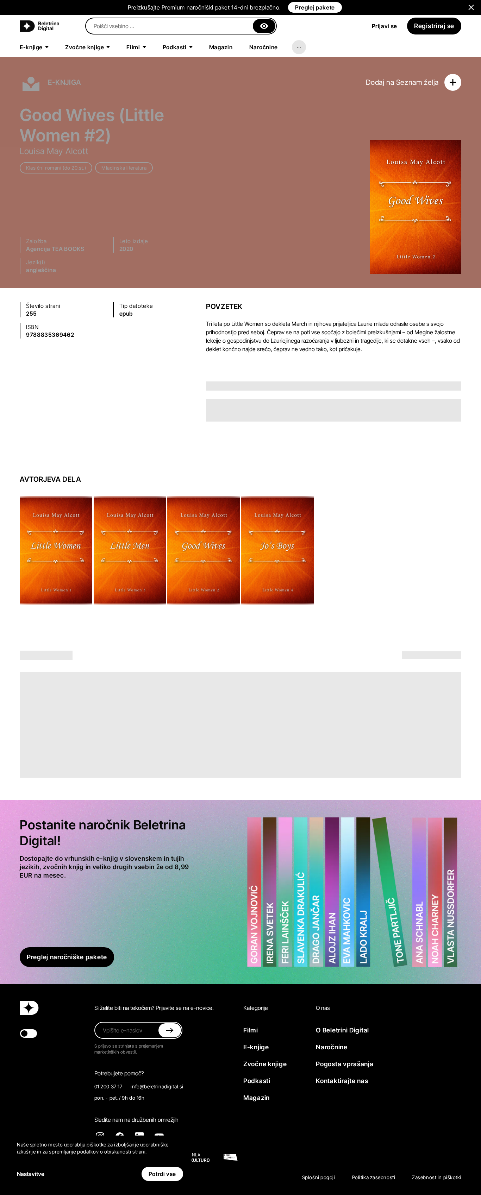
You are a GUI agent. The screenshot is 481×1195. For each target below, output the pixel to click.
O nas (323, 1007)
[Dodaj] (452, 82)
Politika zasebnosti (373, 1177)
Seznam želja (417, 82)
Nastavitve (30, 1173)
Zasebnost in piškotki (436, 1177)
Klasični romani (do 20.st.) (56, 168)
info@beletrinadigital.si (157, 1086)
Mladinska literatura (123, 168)
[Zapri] (264, 26)
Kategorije (255, 1007)
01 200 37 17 (108, 1086)
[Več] (299, 47)
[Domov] (39, 26)
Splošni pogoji (318, 1177)
